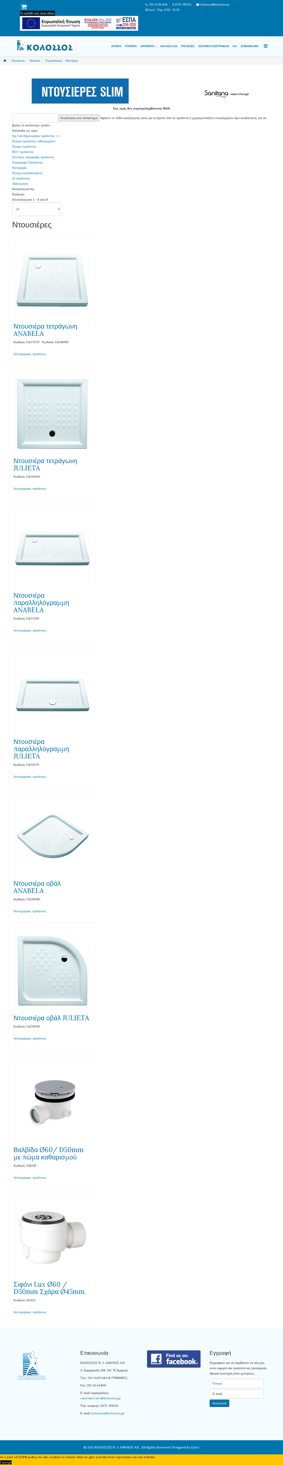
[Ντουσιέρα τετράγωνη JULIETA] (52, 414)
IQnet (195, 1447)
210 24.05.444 (158, 4)
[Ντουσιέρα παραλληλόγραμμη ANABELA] (52, 548)
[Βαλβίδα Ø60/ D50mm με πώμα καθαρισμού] (52, 1103)
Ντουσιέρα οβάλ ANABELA (37, 887)
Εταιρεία (131, 46)
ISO (235, 46)
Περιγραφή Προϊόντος (27, 162)
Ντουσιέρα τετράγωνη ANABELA (45, 330)
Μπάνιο (35, 61)
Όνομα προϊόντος (24, 146)
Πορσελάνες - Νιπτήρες (61, 61)
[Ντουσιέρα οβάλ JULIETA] (52, 971)
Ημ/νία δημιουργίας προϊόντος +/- (36, 136)
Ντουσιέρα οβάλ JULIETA (51, 1018)
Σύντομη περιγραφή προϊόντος (33, 157)
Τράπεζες (188, 46)
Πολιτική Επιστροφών (213, 46)
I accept (6, 1462)
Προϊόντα (147, 46)
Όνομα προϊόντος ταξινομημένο (33, 141)
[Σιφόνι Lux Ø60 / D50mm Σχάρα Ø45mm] (52, 1237)
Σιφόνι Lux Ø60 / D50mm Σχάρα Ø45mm (49, 1288)
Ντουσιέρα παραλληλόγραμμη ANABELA (41, 602)
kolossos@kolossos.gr (215, 4)
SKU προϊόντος (23, 152)
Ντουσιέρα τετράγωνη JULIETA (45, 464)
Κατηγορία (19, 168)
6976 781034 (183, 4)
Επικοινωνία (250, 46)
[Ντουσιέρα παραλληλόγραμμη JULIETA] (52, 694)
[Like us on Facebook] (174, 1359)
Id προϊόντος (21, 178)
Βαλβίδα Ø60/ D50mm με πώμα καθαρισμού (48, 1153)
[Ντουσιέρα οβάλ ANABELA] (52, 836)
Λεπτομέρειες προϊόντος (29, 354)
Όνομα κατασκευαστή (27, 173)
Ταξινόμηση (20, 184)
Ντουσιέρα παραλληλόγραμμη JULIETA (41, 748)
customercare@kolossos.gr (100, 1398)
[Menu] (266, 46)
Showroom (168, 46)
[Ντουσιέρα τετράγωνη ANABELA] (52, 279)
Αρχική (116, 46)
